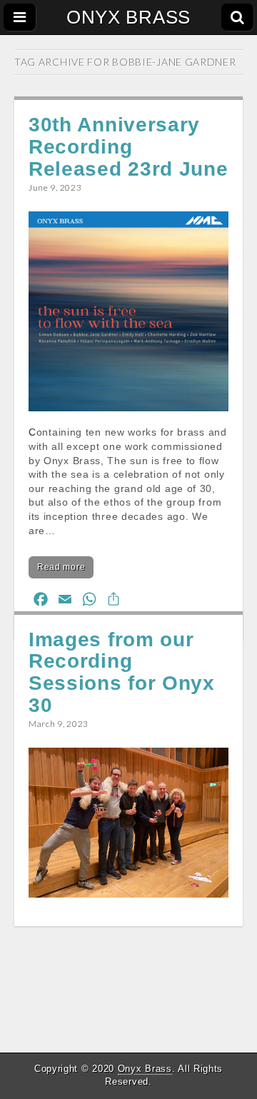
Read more (61, 567)
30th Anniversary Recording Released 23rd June (128, 147)
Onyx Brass (145, 1068)
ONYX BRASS (128, 17)
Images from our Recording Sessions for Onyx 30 (122, 672)
